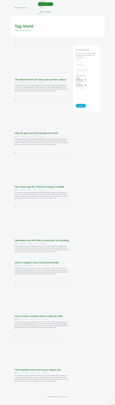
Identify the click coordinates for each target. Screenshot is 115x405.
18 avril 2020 (25, 319)
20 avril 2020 (25, 265)
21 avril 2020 (22, 82)
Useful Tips (17, 265)
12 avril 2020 (25, 372)
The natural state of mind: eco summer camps (40, 79)
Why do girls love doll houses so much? (36, 133)
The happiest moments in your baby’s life (38, 369)
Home (16, 30)
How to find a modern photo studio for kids (39, 316)
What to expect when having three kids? (37, 262)
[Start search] (52, 14)
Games (16, 136)
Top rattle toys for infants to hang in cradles (39, 186)
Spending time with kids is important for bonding (42, 240)
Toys (16, 82)
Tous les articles (21, 30)
